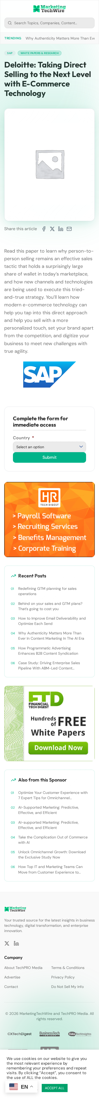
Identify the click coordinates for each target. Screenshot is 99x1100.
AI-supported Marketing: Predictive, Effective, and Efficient (48, 825)
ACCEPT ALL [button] (54, 1088)
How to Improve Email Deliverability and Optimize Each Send (52, 621)
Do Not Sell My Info (67, 986)
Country (23, 438)
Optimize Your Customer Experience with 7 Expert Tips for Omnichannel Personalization (53, 795)
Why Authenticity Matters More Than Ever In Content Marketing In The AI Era (51, 636)
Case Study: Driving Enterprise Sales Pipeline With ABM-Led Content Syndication (49, 665)
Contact (11, 986)
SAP (10, 53)
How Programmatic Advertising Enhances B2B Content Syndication (48, 651)
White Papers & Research (40, 53)
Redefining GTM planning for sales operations (47, 591)
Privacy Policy (63, 977)
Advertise (12, 977)
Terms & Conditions (67, 967)
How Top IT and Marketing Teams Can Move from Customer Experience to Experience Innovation (50, 869)
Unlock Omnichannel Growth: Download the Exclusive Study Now (52, 855)
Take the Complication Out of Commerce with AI (53, 840)
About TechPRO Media (23, 967)
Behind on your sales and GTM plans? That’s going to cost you (50, 606)
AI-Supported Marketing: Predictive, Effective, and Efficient (48, 810)
